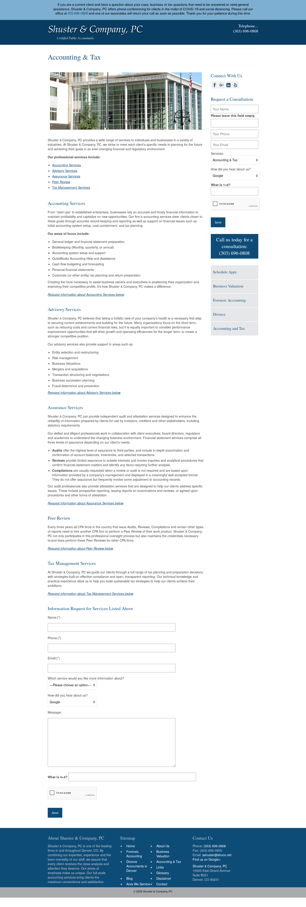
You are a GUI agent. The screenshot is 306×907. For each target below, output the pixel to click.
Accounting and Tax (229, 328)
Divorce (219, 314)
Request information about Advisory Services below (84, 392)
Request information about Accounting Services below (86, 294)
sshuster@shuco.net (216, 855)
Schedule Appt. (225, 271)
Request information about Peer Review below (80, 548)
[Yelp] (235, 84)
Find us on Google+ (207, 859)
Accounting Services (66, 165)
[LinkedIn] (228, 84)
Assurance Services (66, 176)
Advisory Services (64, 170)
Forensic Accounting (229, 300)
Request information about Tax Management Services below (90, 593)
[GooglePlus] (221, 84)
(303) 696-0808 (245, 31)
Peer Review (61, 182)
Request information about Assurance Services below (85, 503)
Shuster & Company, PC (210, 866)
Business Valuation (228, 286)
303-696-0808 (78, 13)
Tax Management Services (71, 187)
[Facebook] (214, 84)
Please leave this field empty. (233, 115)
